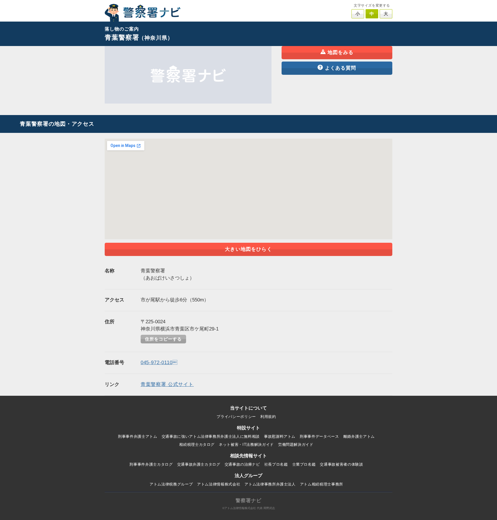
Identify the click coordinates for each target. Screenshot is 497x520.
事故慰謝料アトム (279, 436)
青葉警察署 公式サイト (167, 384)
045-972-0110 (159, 362)
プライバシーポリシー (236, 416)
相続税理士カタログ (197, 444)
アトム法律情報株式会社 (218, 484)
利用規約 (268, 416)
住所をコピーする (163, 339)
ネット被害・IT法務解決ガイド (246, 444)
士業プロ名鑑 (304, 464)
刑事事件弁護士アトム (137, 436)
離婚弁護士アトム (359, 436)
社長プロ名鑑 (276, 464)
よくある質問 (340, 68)
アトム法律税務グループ (171, 484)
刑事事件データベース (319, 436)
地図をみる (341, 52)
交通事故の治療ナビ (242, 464)
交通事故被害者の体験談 (341, 464)
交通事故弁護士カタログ (198, 464)
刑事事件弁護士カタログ (151, 464)
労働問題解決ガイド (296, 444)
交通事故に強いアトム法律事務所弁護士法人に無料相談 (211, 436)
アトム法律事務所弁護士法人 (269, 484)
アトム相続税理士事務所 (321, 484)
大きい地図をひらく (248, 249)
